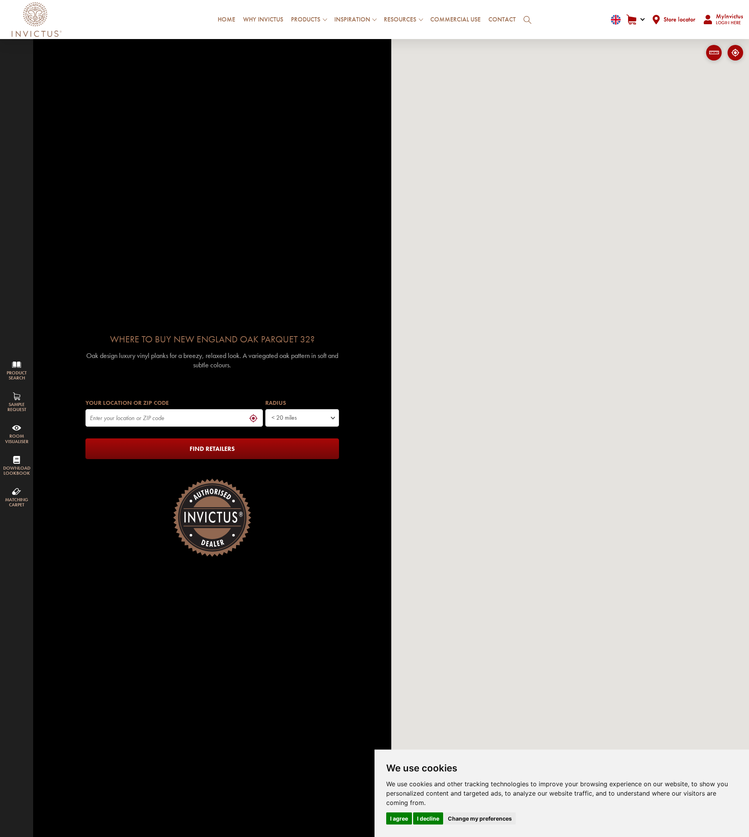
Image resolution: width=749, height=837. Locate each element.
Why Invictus (263, 19)
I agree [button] (399, 818)
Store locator (679, 19)
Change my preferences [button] (480, 818)
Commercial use (455, 19)
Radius (275, 403)
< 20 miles (284, 417)
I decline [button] (428, 818)
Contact (502, 19)
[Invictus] (37, 19)
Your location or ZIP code (127, 403)
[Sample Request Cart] (635, 19)
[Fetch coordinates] (735, 53)
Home (226, 19)
